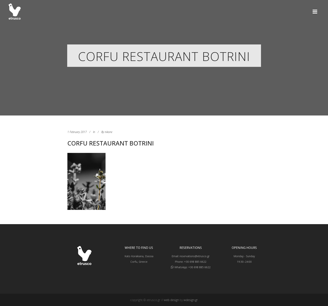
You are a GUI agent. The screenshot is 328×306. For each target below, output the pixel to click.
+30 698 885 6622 (195, 261)
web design (171, 300)
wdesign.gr (191, 300)
